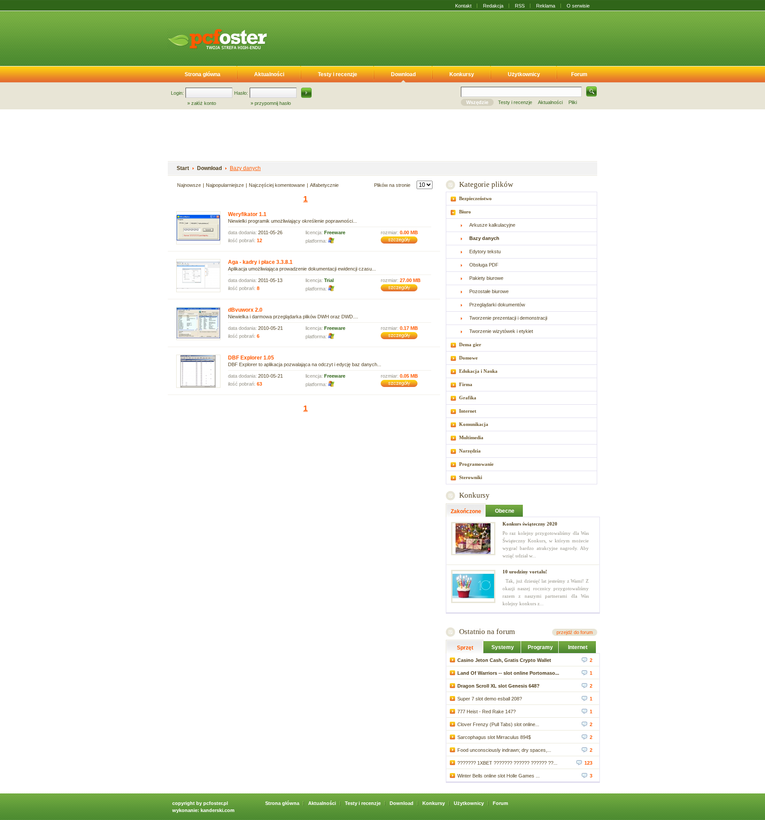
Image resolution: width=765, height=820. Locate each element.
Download (403, 74)
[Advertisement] (439, 37)
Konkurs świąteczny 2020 (529, 523)
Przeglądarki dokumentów (497, 304)
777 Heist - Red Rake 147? (486, 711)
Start (183, 168)
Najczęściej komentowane (277, 185)
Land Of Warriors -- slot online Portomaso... (508, 673)
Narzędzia (470, 450)
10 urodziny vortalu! (524, 571)
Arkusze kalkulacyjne (492, 225)
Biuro (465, 211)
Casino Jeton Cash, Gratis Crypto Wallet (504, 660)
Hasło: (241, 93)
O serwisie (578, 5)
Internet (467, 411)
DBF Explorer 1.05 (251, 358)
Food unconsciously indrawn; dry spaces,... (504, 750)
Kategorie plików (486, 184)
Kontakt (463, 5)
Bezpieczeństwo (475, 198)
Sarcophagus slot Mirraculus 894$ (494, 737)
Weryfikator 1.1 (247, 214)
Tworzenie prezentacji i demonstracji (508, 318)
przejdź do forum (574, 632)
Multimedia (471, 437)
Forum (579, 74)
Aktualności (269, 74)
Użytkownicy (524, 74)
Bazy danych (245, 168)
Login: (177, 93)
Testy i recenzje (337, 74)
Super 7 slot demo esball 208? (489, 698)
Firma (465, 384)
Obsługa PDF (483, 264)
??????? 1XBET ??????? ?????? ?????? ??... (507, 763)
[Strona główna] (217, 39)
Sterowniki (470, 477)
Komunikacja (473, 424)
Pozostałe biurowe (489, 291)
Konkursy (461, 74)
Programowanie (476, 464)
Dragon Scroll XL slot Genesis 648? (498, 685)
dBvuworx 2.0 (245, 310)
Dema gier (470, 344)
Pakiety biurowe (486, 278)
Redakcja (493, 5)
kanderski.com (218, 810)
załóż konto (203, 103)
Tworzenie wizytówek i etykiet (501, 331)
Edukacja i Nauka (478, 371)
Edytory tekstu (485, 251)
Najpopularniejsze (225, 185)
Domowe (468, 357)
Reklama (545, 5)
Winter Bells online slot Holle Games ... (498, 775)
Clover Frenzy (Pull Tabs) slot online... (498, 724)
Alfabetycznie (324, 185)
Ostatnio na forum (487, 631)
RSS (520, 5)
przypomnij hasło (273, 103)
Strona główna (202, 74)
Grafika (467, 397)
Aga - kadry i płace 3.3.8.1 (260, 262)
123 (588, 763)
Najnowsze (189, 185)
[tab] (521, 198)
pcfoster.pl (215, 803)
